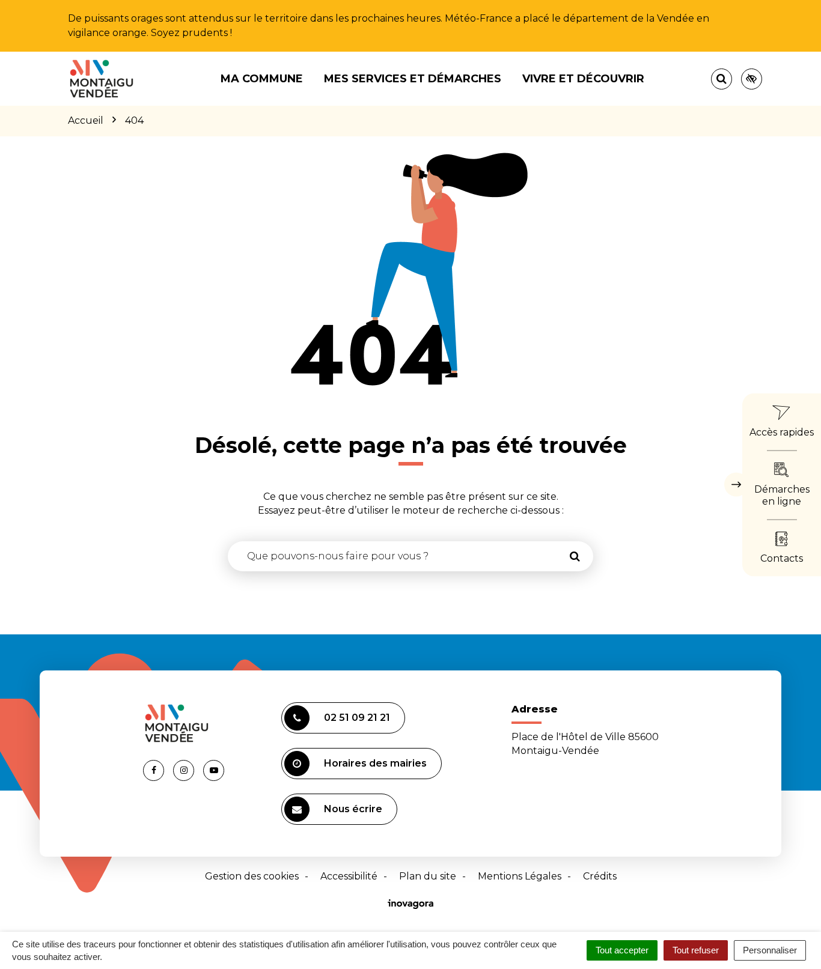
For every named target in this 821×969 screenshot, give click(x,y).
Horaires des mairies (375, 763)
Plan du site (427, 876)
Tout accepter (622, 950)
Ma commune (262, 78)
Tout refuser (696, 950)
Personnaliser (770, 950)
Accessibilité (348, 876)
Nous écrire (353, 809)
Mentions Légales (519, 876)
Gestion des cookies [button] (252, 876)
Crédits (600, 876)
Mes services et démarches (412, 78)
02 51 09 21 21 (357, 717)
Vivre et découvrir (583, 78)
